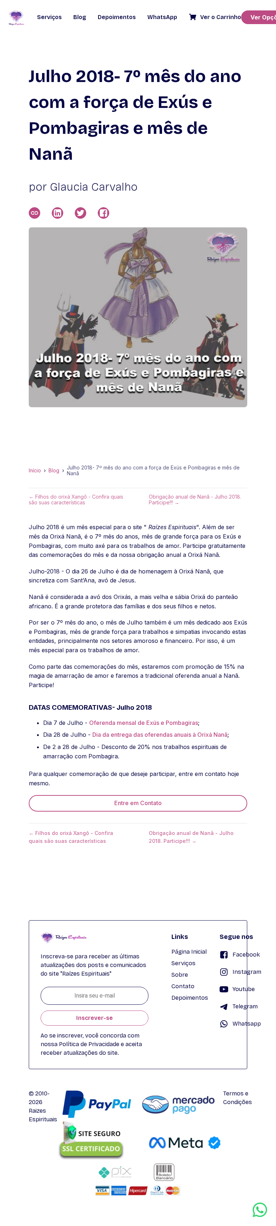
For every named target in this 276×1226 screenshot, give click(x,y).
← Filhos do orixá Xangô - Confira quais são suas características (76, 499)
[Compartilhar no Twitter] (80, 213)
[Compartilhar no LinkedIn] (57, 213)
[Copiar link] (34, 213)
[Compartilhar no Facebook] (103, 213)
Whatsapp (247, 1023)
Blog (54, 470)
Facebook (246, 954)
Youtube (244, 989)
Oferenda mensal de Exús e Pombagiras (143, 722)
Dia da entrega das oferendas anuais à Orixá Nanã (159, 734)
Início (35, 470)
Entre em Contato (138, 803)
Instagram (247, 971)
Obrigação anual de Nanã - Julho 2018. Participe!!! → (195, 499)
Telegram (245, 1006)
